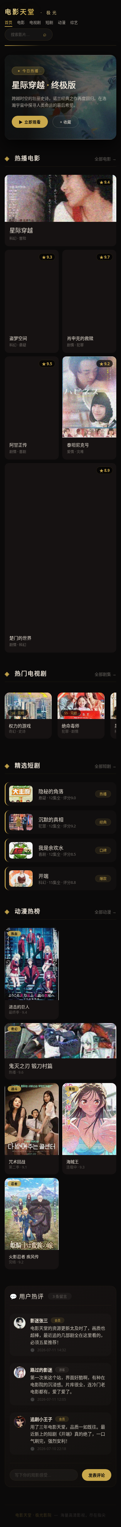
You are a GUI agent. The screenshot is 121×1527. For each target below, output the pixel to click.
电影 (21, 22)
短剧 (49, 22)
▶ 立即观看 (30, 122)
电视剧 (35, 22)
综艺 (74, 22)
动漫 (61, 22)
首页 (8, 22)
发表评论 (96, 1475)
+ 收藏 (65, 122)
